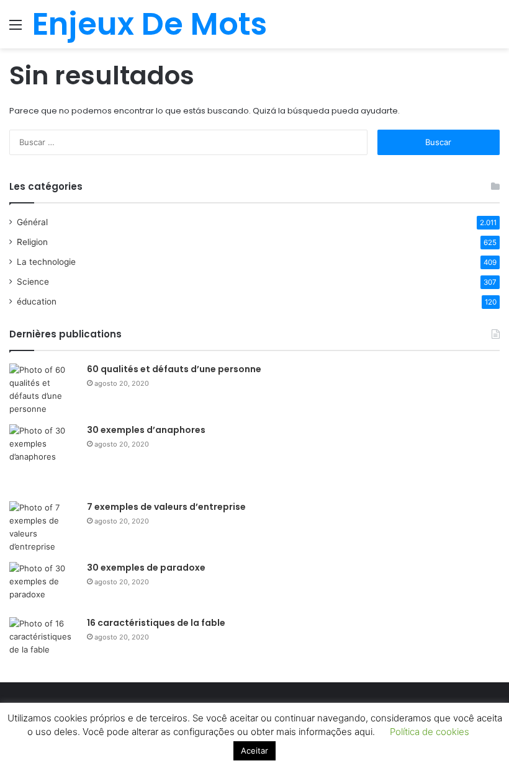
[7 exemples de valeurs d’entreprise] (43, 527)
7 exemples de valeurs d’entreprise (166, 507)
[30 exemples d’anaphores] (43, 458)
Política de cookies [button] (429, 732)
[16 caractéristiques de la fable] (43, 640)
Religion (32, 242)
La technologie (46, 262)
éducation (36, 301)
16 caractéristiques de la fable (156, 623)
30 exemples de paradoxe (146, 567)
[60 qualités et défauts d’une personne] (43, 389)
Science (33, 282)
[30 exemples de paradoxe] (43, 585)
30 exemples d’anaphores (146, 430)
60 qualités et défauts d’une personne (174, 369)
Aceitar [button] (254, 750)
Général (32, 222)
